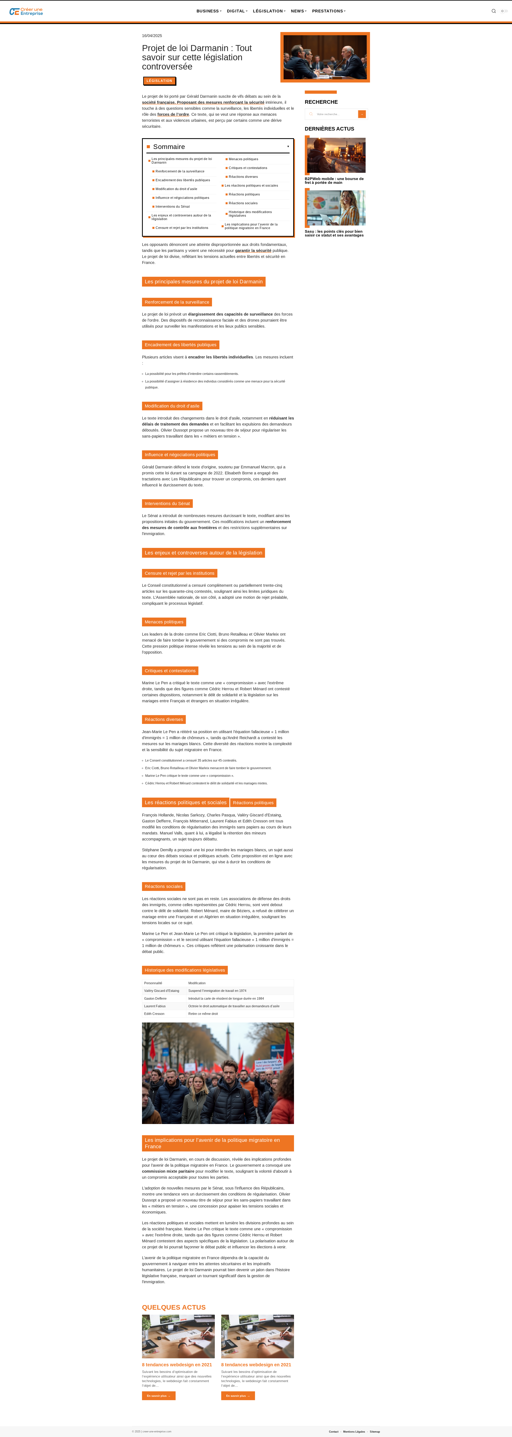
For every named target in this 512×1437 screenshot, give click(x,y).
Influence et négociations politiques (182, 197)
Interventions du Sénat (173, 206)
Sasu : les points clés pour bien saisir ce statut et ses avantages (334, 233)
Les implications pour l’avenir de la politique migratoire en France (251, 226)
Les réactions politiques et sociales (251, 185)
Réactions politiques (244, 194)
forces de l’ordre (173, 114)
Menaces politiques (243, 159)
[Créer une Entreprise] (26, 11)
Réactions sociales (243, 203)
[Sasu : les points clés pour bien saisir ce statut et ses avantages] (336, 207)
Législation (159, 81)
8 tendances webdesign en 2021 (177, 1364)
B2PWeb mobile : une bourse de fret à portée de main (334, 181)
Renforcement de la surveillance (180, 171)
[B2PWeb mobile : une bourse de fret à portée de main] (336, 155)
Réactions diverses (243, 176)
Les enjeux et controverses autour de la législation (181, 217)
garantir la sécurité (253, 250)
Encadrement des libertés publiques (183, 180)
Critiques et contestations (248, 168)
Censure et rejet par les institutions (182, 227)
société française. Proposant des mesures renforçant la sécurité (203, 102)
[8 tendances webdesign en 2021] (178, 1336)
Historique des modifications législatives (250, 213)
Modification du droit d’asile (176, 189)
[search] (494, 11)
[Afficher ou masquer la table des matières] (237, 146)
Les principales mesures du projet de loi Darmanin (182, 160)
